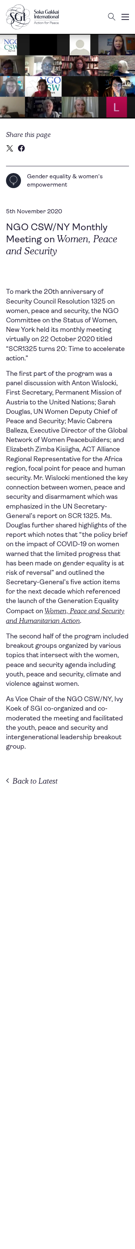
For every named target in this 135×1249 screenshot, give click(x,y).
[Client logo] (32, 17)
